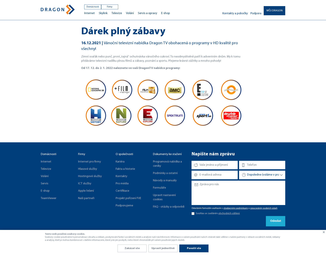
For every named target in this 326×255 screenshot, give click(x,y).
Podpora (255, 13)
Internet (89, 13)
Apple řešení (86, 190)
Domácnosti (93, 7)
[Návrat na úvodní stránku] (58, 10)
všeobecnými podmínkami (235, 208)
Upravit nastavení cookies (164, 197)
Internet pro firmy (89, 161)
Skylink (103, 13)
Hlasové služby (87, 169)
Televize (117, 13)
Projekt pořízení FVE (128, 198)
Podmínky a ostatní (165, 173)
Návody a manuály (165, 180)
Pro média (122, 183)
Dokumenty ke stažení (167, 154)
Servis (44, 183)
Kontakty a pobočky (235, 13)
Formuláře (159, 187)
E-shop (165, 13)
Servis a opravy (147, 13)
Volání (130, 13)
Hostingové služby (90, 176)
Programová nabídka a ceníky (167, 164)
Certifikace (122, 190)
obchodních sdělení (229, 213)
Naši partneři (86, 198)
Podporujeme (124, 205)
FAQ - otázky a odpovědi (168, 206)
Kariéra (120, 161)
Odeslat (275, 221)
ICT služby (84, 183)
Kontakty (121, 176)
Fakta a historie (125, 169)
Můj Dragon (274, 10)
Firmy (109, 7)
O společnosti (124, 154)
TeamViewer (48, 198)
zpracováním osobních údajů (263, 208)
